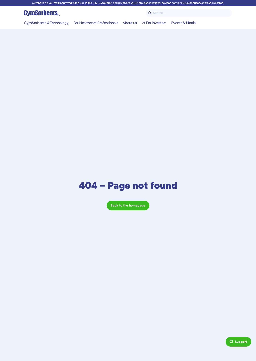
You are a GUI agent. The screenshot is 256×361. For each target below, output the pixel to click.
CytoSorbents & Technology (46, 23)
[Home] (42, 13)
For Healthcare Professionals (95, 23)
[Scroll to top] (218, 342)
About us (130, 23)
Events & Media (183, 23)
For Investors (156, 23)
